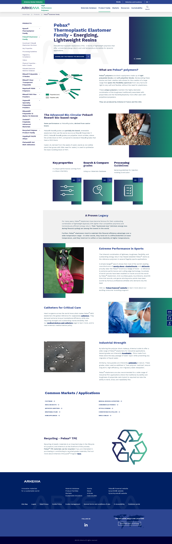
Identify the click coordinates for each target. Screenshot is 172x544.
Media (118, 2)
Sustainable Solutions (73, 496)
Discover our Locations (129, 523)
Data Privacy (44, 504)
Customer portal (134, 504)
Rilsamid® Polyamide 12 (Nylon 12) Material (30, 113)
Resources (125, 8)
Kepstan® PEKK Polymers (28, 89)
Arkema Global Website (33, 2)
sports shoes (118, 266)
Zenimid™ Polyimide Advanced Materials (26, 123)
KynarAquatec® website (117, 493)
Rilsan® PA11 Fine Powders (29, 95)
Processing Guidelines (29, 51)
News (89, 491)
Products (37, 14)
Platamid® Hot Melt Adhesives (28, 143)
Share (138, 59)
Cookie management (72, 504)
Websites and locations (133, 2)
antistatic (132, 363)
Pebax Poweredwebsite (116, 288)
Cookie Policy (57, 504)
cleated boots (131, 266)
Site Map (25, 504)
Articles (90, 493)
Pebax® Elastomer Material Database (28, 69)
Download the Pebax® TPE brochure (69, 56)
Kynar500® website (115, 491)
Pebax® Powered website (118, 488)
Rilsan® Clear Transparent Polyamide (27, 82)
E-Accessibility (119, 504)
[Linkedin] (86, 524)
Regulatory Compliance (26, 56)
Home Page (26, 14)
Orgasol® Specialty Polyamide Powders (26, 104)
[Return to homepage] (30, 8)
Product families (71, 491)
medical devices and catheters (60, 323)
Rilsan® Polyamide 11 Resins (30, 75)
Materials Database (89, 8)
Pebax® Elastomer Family (30, 38)
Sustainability (136, 8)
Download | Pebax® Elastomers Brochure (29, 44)
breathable (127, 353)
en (147, 2)
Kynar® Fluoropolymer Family (28, 31)
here (79, 454)
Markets (115, 8)
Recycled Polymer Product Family (29, 131)
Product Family (104, 8)
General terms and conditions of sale (97, 504)
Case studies (92, 496)
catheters (85, 316)
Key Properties (27, 48)
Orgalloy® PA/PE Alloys (29, 137)
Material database (72, 488)
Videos (24, 60)
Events (89, 488)
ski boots (146, 266)
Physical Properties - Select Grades (29, 64)
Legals (33, 504)
